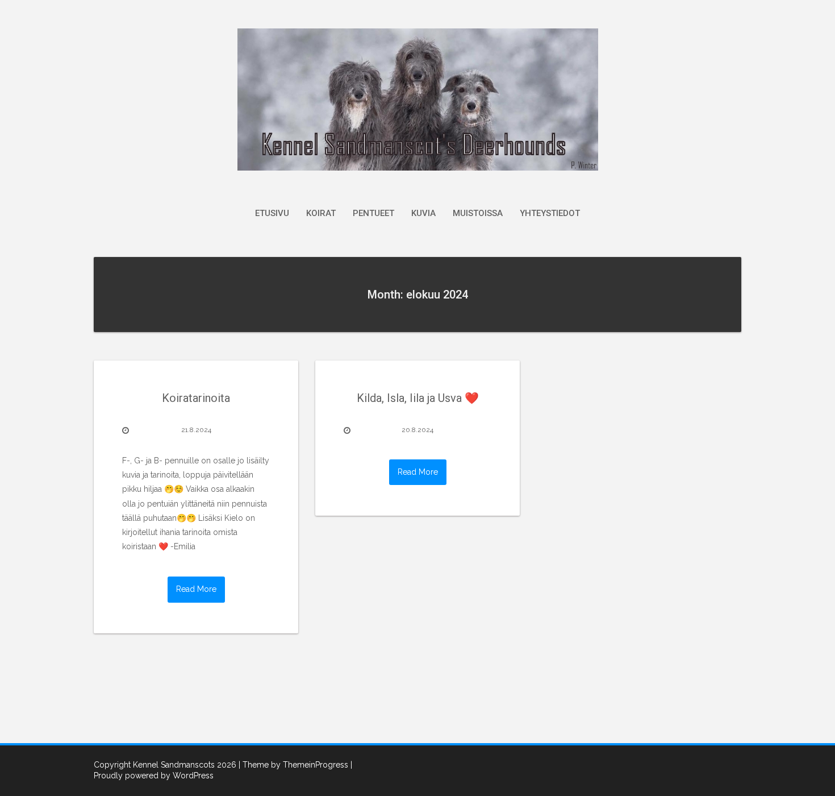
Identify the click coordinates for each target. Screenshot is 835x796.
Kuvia (423, 213)
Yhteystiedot (550, 213)
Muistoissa (478, 213)
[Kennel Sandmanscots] (417, 98)
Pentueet (373, 213)
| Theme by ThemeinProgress (293, 764)
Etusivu (272, 213)
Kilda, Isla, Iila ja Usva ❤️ (418, 398)
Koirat (321, 213)
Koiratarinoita (196, 398)
